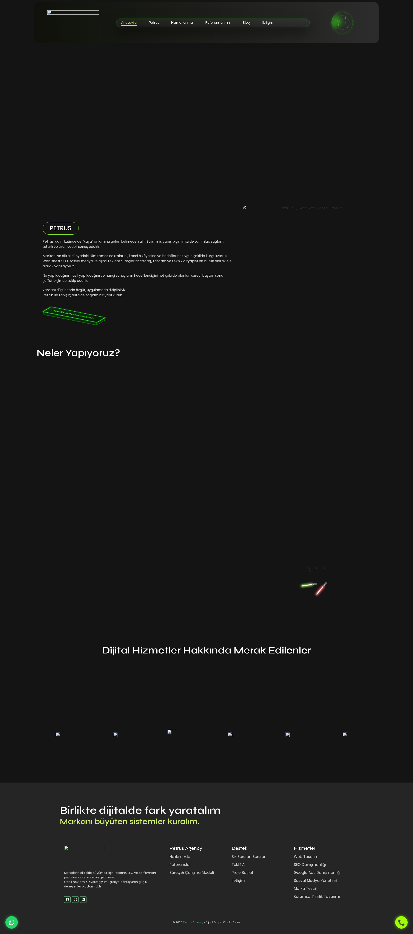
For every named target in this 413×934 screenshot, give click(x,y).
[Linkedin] (83, 899)
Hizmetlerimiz (182, 22)
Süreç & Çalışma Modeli (192, 872)
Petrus (154, 22)
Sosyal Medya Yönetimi (315, 880)
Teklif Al (238, 864)
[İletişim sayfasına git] (342, 22)
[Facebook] (67, 899)
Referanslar (180, 864)
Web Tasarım (306, 856)
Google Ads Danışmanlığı (317, 872)
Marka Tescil (305, 888)
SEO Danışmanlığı (310, 864)
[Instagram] (75, 899)
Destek (239, 848)
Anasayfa (129, 22)
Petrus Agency (186, 848)
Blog (246, 22)
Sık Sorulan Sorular (248, 856)
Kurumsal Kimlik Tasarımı (317, 896)
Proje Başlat (242, 872)
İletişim (267, 22)
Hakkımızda (180, 856)
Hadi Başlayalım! (74, 314)
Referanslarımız (217, 22)
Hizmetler (305, 848)
